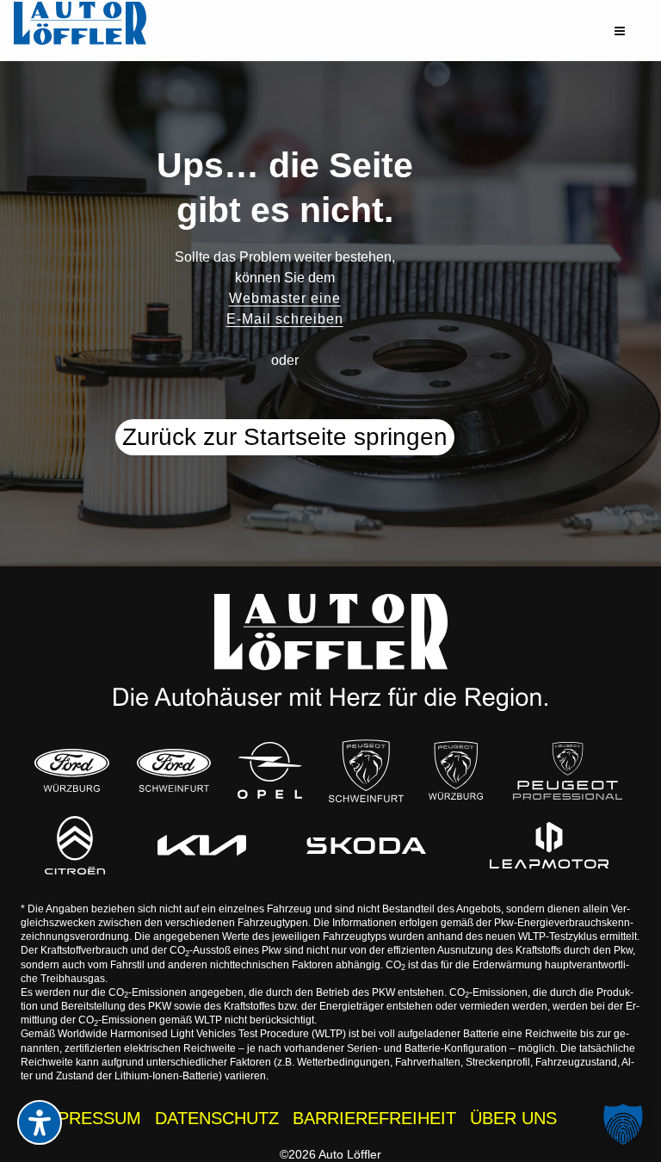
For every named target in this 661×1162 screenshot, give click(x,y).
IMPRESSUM (89, 1118)
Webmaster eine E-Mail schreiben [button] (284, 308)
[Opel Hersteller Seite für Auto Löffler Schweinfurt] (270, 770)
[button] (619, 31)
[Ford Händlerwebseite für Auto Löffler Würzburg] (71, 770)
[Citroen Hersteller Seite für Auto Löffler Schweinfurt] (75, 845)
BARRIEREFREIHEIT (374, 1118)
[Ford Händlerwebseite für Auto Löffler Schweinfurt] (173, 770)
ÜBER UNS (513, 1118)
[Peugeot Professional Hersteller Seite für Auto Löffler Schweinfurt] (567, 771)
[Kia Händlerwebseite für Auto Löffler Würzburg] (202, 845)
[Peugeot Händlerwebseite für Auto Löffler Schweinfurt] (365, 771)
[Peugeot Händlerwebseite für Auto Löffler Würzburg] (456, 770)
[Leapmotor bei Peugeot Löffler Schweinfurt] (548, 845)
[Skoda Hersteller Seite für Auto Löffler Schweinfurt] (366, 845)
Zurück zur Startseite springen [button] (285, 436)
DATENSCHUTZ (217, 1118)
